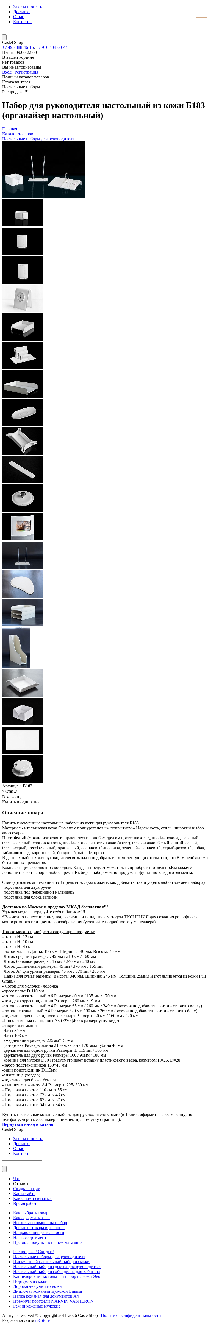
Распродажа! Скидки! (33, 1251)
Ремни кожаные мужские (36, 1306)
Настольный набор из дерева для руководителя (57, 1266)
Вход (7, 72)
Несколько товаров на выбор (40, 1222)
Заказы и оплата (28, 6)
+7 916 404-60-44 (52, 47)
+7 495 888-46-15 (18, 47)
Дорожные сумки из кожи (37, 1286)
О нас (18, 16)
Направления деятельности (38, 1232)
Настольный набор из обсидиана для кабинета (56, 1271)
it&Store (42, 1320)
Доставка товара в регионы (39, 1227)
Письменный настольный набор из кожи (51, 1261)
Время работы (26, 1203)
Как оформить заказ (31, 1217)
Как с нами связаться (32, 1198)
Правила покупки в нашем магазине (47, 1242)
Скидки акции (26, 1188)
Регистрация (26, 72)
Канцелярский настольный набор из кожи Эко (56, 1276)
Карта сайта (24, 1193)
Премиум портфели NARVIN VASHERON (53, 1301)
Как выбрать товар (30, 1212)
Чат (16, 1178)
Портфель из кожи (30, 1281)
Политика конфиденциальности (131, 1315)
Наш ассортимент (29, 1237)
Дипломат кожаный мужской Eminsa (47, 1291)
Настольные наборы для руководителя (38, 138)
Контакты (22, 21)
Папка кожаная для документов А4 (46, 1296)
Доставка (21, 11)
